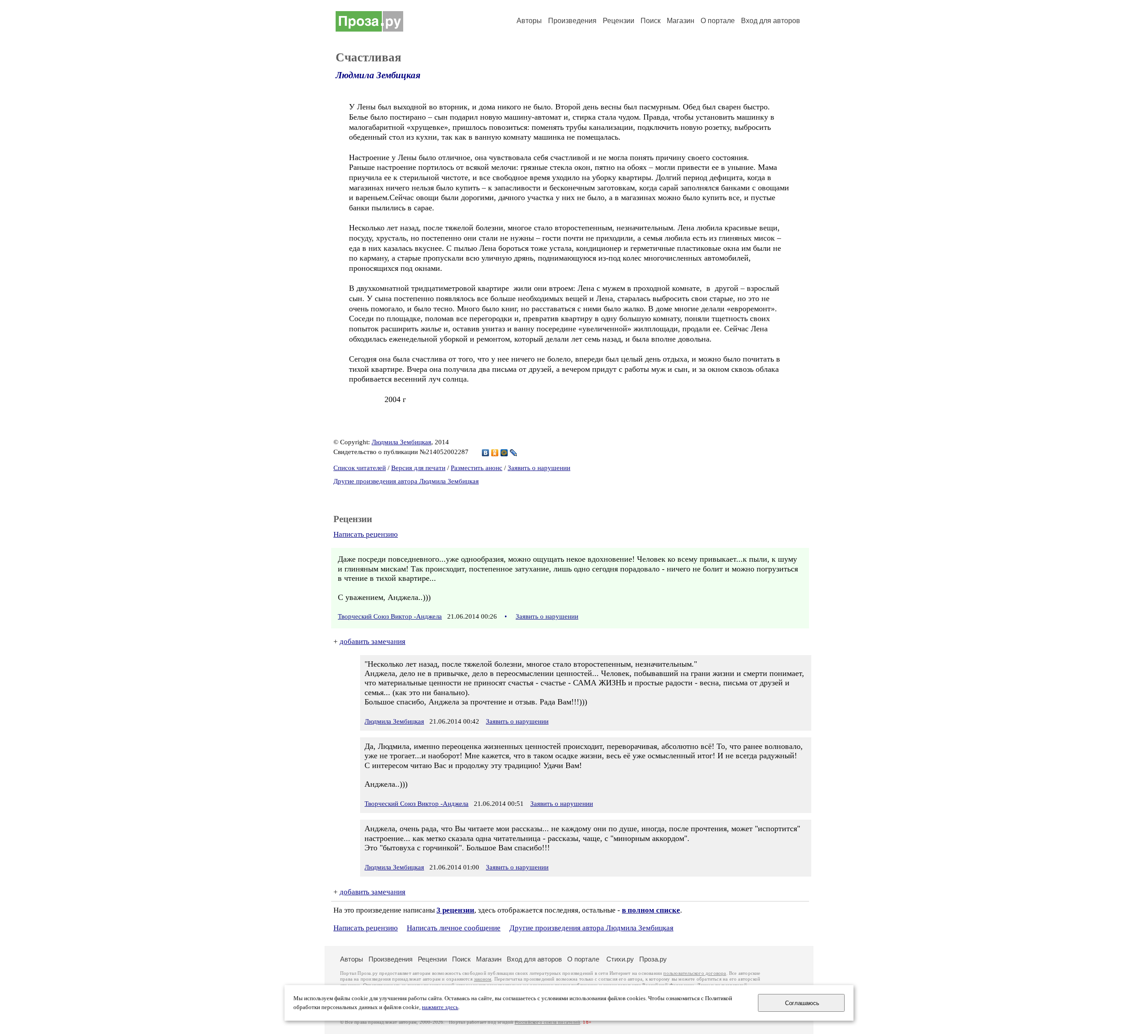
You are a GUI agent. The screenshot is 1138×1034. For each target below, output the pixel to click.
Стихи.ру (620, 959)
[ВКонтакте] (485, 453)
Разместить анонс (476, 467)
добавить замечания (372, 641)
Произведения (572, 20)
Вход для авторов (770, 20)
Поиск (651, 20)
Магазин (680, 20)
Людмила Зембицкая (378, 75)
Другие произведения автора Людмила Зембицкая (406, 481)
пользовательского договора (694, 973)
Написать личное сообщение (454, 928)
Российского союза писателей (547, 1022)
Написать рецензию (365, 534)
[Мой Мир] (504, 453)
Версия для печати (418, 467)
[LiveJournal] (513, 453)
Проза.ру (653, 959)
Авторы (529, 20)
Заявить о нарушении (539, 467)
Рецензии (618, 20)
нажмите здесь (440, 1007)
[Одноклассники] (495, 453)
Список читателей (359, 467)
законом (482, 979)
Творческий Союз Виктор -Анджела (390, 616)
